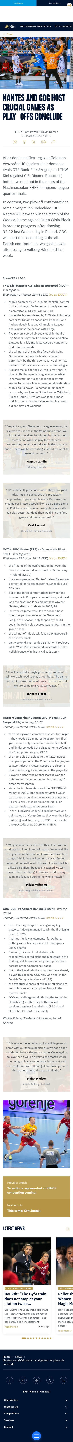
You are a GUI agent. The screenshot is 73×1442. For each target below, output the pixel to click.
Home (7, 1356)
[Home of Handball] (36, 1435)
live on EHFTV (57, 294)
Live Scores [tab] (18, 3)
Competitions (11, 1413)
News (10, 34)
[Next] (69, 5)
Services (9, 1420)
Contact (8, 1427)
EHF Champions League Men (35, 26)
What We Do (11, 1406)
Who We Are (11, 1400)
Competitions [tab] (54, 3)
